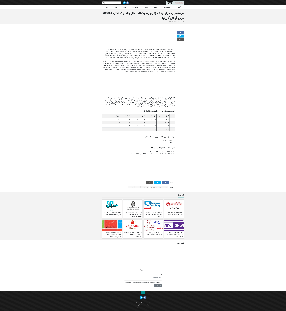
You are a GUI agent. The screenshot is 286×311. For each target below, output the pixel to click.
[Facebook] (127, 2)
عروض (124, 7)
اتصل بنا (136, 302)
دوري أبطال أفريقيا (145, 187)
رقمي (181, 21)
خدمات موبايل (167, 7)
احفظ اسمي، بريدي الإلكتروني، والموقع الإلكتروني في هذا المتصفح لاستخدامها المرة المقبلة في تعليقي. (142, 282)
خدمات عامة (135, 7)
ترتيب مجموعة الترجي (163, 187)
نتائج (115, 7)
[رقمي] (175, 3)
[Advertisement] (138, 36)
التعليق (160, 275)
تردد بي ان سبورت (154, 187)
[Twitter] (124, 2)
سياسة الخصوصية (147, 302)
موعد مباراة (137, 187)
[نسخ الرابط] (180, 39)
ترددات (146, 7)
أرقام (179, 7)
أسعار (106, 7)
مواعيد (156, 7)
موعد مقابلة (131, 187)
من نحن (141, 302)
